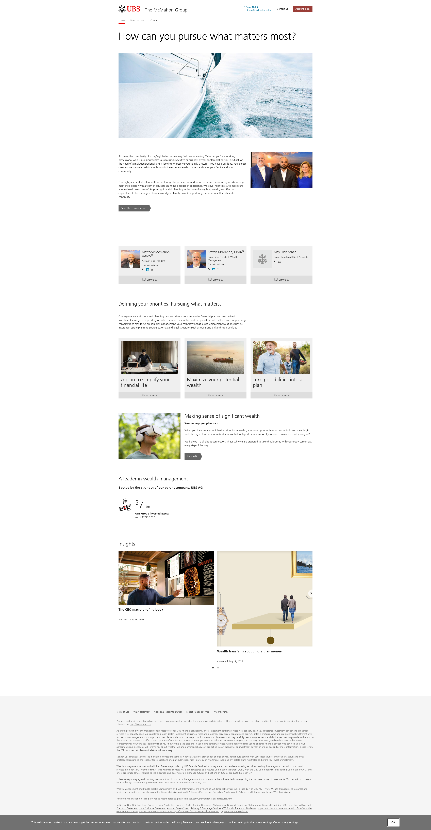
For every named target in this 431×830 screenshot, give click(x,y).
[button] (152, 269)
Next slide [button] (308, 594)
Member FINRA (148, 769)
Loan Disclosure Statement (152, 808)
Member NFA (245, 772)
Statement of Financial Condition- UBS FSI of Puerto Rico (277, 805)
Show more (149, 396)
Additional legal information (168, 712)
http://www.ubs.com (140, 724)
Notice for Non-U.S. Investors (131, 805)
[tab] (213, 668)
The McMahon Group (166, 10)
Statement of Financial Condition (230, 805)
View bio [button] (163, 280)
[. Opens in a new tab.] (129, 9)
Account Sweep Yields (178, 808)
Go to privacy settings (285, 822)
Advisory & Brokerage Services (206, 808)
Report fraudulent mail (197, 712)
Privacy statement (141, 712)
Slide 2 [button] (218, 668)
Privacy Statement (184, 822)
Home (122, 20)
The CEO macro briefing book (141, 609)
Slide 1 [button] (213, 668)
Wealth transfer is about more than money (249, 651)
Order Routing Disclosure (198, 805)
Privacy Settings (220, 712)
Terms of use (123, 712)
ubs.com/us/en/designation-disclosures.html (211, 798)
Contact (155, 20)
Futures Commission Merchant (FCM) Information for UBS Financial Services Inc (179, 811)
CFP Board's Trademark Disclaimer (239, 808)
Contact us (282, 8)
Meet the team (137, 20)
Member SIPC (132, 769)
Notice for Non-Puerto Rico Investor (166, 805)
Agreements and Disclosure (234, 811)
